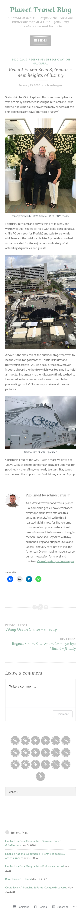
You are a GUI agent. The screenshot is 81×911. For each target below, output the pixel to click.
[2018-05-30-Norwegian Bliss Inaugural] (45, 764)
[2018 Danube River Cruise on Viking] (65, 740)
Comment (63, 714)
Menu (42, 40)
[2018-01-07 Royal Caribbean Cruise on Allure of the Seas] (55, 740)
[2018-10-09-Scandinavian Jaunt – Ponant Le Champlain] (35, 764)
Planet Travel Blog (40, 9)
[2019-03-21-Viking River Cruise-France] (65, 764)
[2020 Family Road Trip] (15, 740)
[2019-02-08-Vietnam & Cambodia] (25, 740)
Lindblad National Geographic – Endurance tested (34, 866)
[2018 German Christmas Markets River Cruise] (40, 776)
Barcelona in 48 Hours (18, 878)
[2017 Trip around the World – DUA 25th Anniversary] (15, 764)
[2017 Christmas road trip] (35, 752)
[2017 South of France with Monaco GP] (65, 752)
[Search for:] (40, 791)
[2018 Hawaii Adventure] (45, 740)
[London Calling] (25, 752)
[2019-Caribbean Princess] (45, 752)
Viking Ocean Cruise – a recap (31, 628)
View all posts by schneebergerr (55, 561)
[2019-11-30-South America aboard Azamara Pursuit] (25, 764)
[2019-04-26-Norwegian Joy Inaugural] (55, 764)
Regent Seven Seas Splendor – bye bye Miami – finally (44, 644)
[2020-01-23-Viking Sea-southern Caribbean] (35, 740)
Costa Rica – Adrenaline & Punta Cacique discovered (36, 887)
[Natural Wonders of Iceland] (15, 752)
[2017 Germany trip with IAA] (55, 752)
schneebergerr (53, 85)
